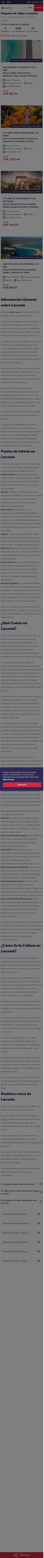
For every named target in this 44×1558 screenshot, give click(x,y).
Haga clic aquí (8, 779)
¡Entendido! (22, 785)
